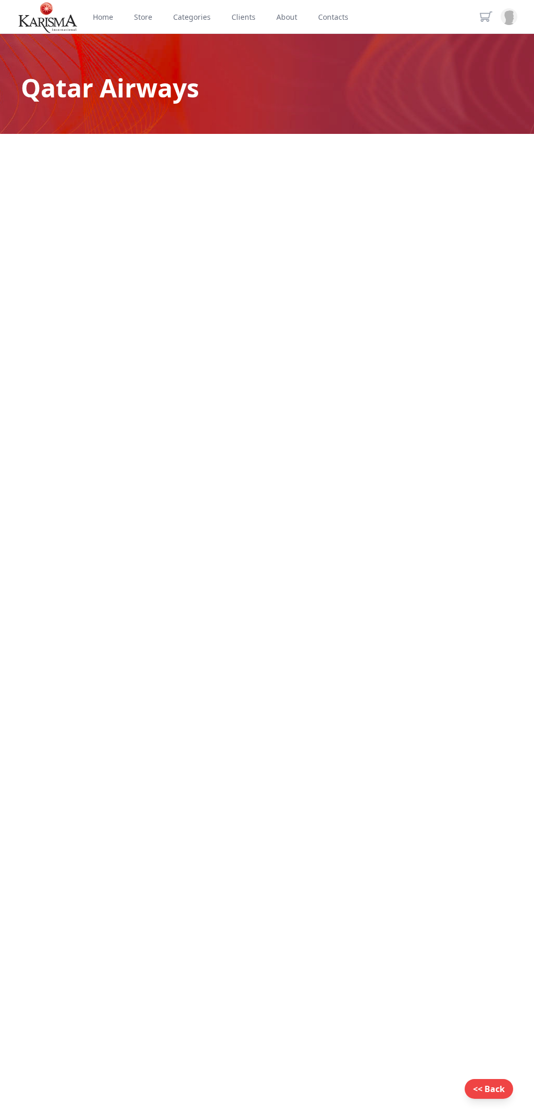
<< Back (489, 1089)
